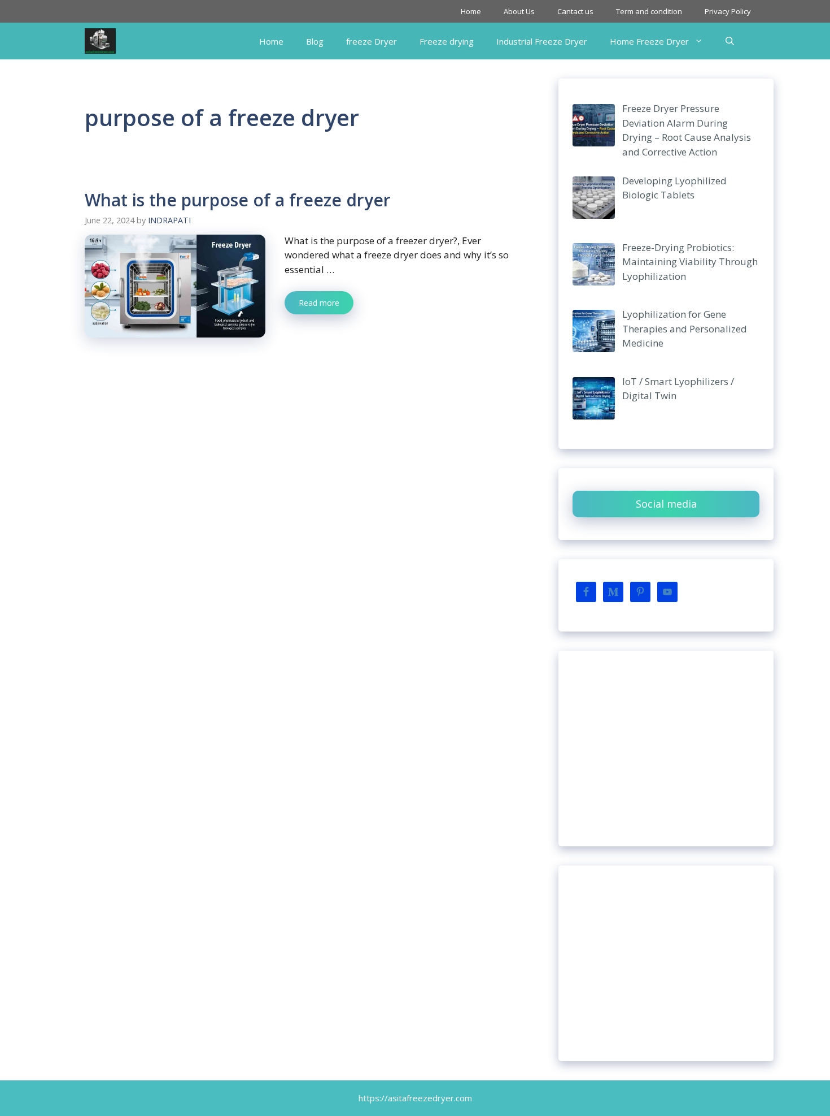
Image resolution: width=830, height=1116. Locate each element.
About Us (519, 11)
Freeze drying (447, 41)
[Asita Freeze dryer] (100, 41)
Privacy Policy (728, 11)
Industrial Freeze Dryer (541, 41)
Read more (319, 302)
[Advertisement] (666, 748)
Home (471, 11)
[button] (729, 41)
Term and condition (649, 11)
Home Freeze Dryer (649, 41)
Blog (315, 41)
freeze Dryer (371, 41)
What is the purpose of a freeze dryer (238, 199)
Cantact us (575, 11)
